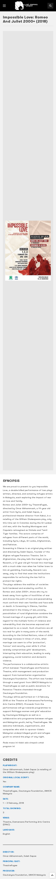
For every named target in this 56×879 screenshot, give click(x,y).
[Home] (26, 5)
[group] (28, 251)
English (6, 834)
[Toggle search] (50, 6)
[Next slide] (49, 250)
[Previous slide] (6, 250)
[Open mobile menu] (4, 6)
